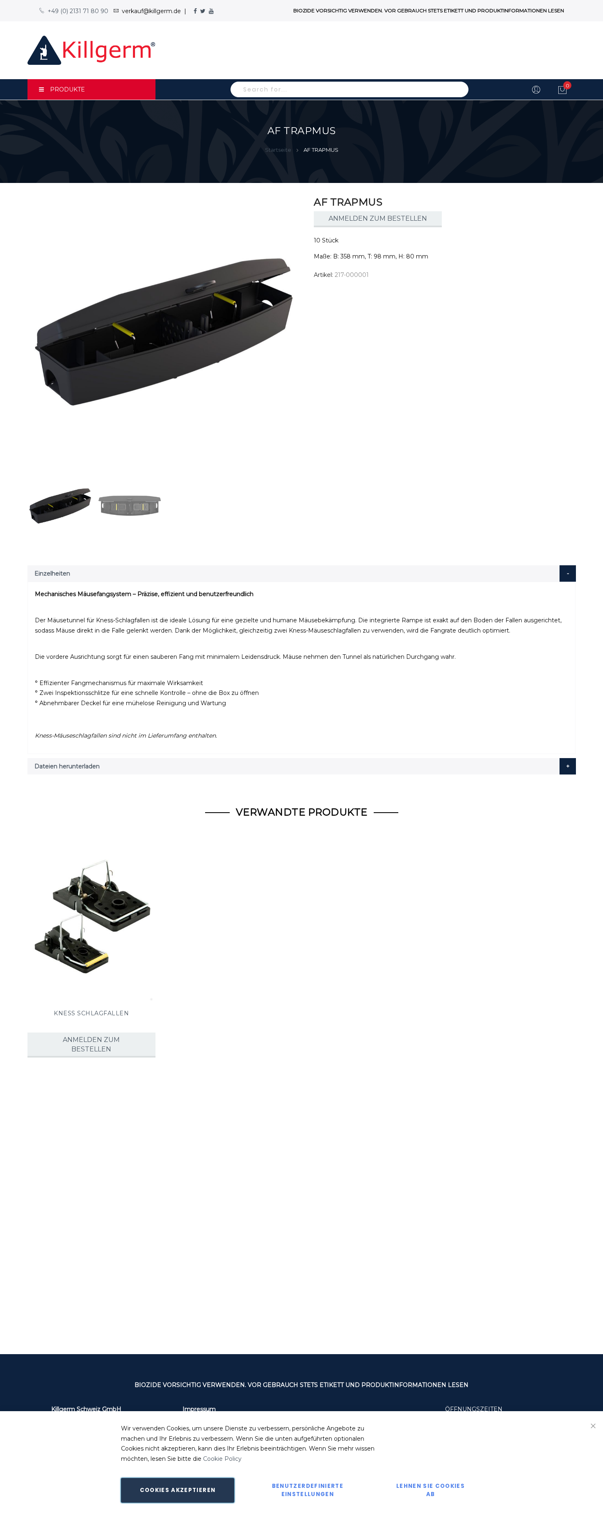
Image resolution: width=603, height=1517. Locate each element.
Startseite (278, 149)
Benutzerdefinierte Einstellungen (307, 1490)
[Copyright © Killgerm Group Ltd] (91, 50)
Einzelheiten (52, 573)
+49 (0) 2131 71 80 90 (78, 11)
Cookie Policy (222, 1458)
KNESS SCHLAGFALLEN (91, 1013)
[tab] (301, 573)
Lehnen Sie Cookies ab (430, 1490)
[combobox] (349, 89)
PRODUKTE (67, 89)
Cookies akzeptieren (178, 1490)
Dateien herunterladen (67, 766)
